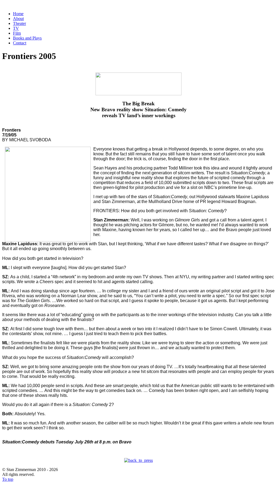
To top (7, 479)
